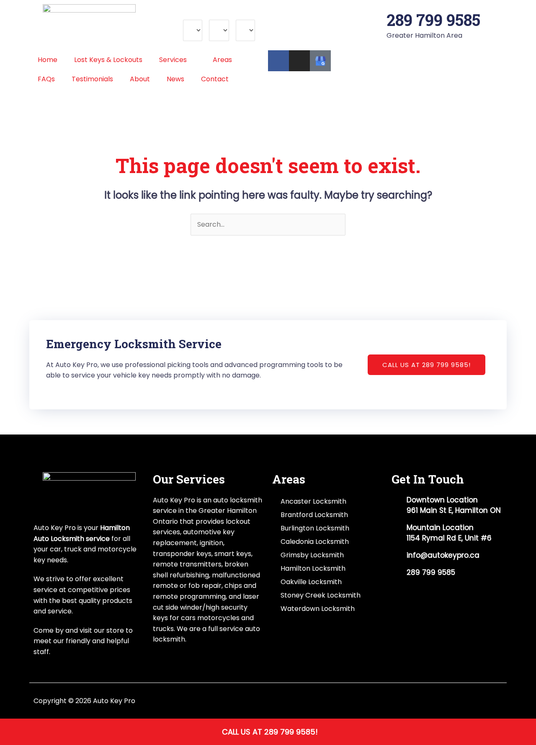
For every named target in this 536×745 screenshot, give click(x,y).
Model (219, 14)
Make (192, 14)
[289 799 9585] (376, 20)
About (140, 79)
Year (243, 14)
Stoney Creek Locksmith (321, 595)
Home (47, 60)
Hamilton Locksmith (313, 568)
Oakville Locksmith (311, 582)
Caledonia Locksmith (315, 541)
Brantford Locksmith (314, 515)
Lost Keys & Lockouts (108, 60)
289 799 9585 (433, 19)
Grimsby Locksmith (312, 555)
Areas (222, 60)
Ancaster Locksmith (313, 501)
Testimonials (92, 79)
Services (173, 60)
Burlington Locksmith (315, 528)
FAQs (46, 79)
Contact (215, 79)
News (175, 79)
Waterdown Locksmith (318, 608)
